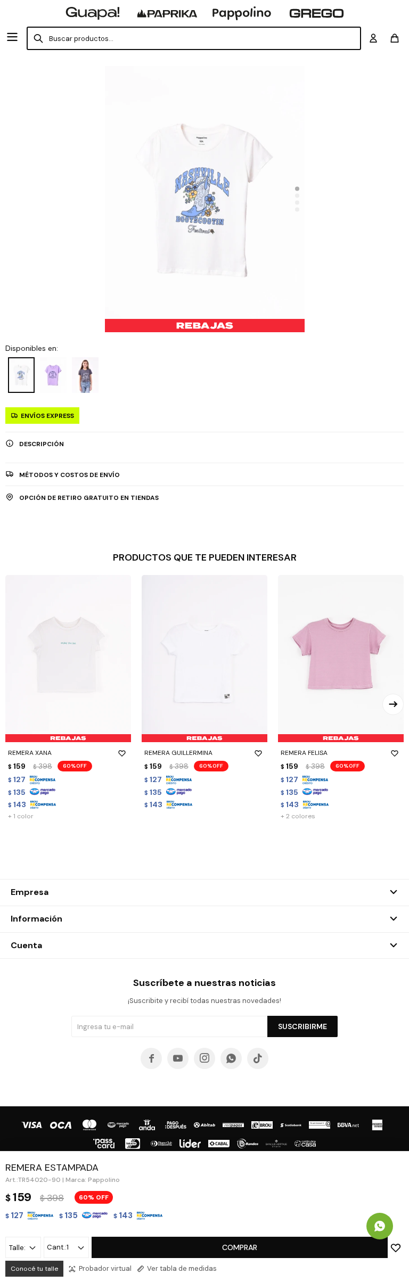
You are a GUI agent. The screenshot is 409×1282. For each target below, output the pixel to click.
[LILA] (53, 375)
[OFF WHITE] (21, 375)
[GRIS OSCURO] (85, 375)
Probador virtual (105, 1268)
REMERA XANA (30, 753)
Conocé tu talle (34, 1268)
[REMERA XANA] (68, 659)
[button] (297, 189)
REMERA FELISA (304, 753)
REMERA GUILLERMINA (178, 753)
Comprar (239, 1247)
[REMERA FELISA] (341, 659)
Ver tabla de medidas (182, 1268)
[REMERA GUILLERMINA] (204, 659)
